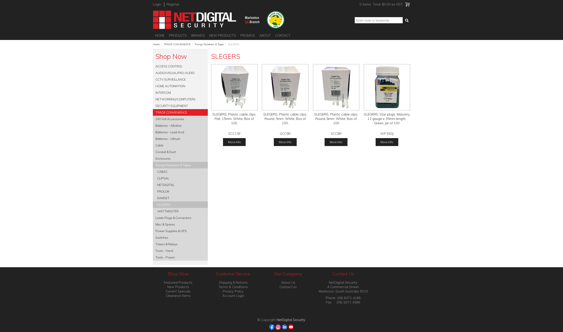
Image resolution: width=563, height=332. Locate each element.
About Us (288, 282)
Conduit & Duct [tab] (165, 152)
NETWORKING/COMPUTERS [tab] (175, 99)
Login (157, 4)
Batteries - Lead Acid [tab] (169, 132)
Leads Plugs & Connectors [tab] (173, 218)
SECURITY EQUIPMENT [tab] (171, 106)
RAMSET (163, 198)
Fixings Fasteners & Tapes (209, 44)
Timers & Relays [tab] (166, 244)
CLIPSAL (163, 178)
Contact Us (288, 287)
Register (172, 4)
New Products (222, 35)
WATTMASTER (168, 211)
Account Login (233, 296)
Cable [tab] (159, 145)
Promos (247, 35)
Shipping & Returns (233, 282)
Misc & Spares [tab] (165, 224)
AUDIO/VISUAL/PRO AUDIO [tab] (175, 73)
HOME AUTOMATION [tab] (170, 86)
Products (178, 35)
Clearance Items (178, 296)
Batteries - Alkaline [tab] (168, 125)
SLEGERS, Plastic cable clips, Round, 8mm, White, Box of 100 (336, 118)
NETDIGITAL (165, 185)
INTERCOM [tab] (163, 92)
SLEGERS (163, 204)
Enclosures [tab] (163, 158)
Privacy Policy (233, 291)
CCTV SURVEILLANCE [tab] (170, 79)
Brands (198, 35)
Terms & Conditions (233, 287)
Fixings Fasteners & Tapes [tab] (173, 165)
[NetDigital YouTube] (291, 327)
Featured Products (178, 282)
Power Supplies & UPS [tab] (171, 231)
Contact (283, 35)
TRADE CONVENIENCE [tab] (171, 112)
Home (160, 35)
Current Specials (178, 291)
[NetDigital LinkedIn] (284, 327)
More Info (234, 142)
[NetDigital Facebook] (272, 327)
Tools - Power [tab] (165, 257)
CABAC (162, 171)
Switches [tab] (161, 237)
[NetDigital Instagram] (278, 327)
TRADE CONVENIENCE (177, 44)
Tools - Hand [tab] (164, 251)
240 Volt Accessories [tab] (169, 119)
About (265, 35)
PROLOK (163, 191)
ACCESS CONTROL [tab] (169, 66)
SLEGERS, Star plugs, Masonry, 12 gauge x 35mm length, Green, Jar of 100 (387, 118)
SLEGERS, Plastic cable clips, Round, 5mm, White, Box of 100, (285, 118)
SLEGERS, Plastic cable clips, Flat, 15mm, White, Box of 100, (234, 118)
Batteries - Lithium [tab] (167, 139)
